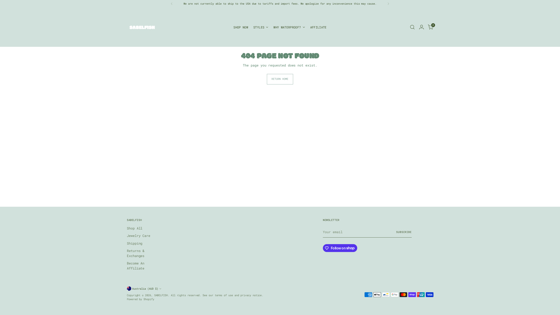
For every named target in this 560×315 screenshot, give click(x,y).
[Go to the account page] (421, 27)
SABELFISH (161, 295)
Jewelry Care (138, 235)
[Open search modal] (412, 27)
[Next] (388, 3)
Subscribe (404, 232)
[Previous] (172, 3)
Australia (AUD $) (145, 288)
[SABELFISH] (142, 27)
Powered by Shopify (140, 299)
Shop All (134, 228)
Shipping (134, 243)
